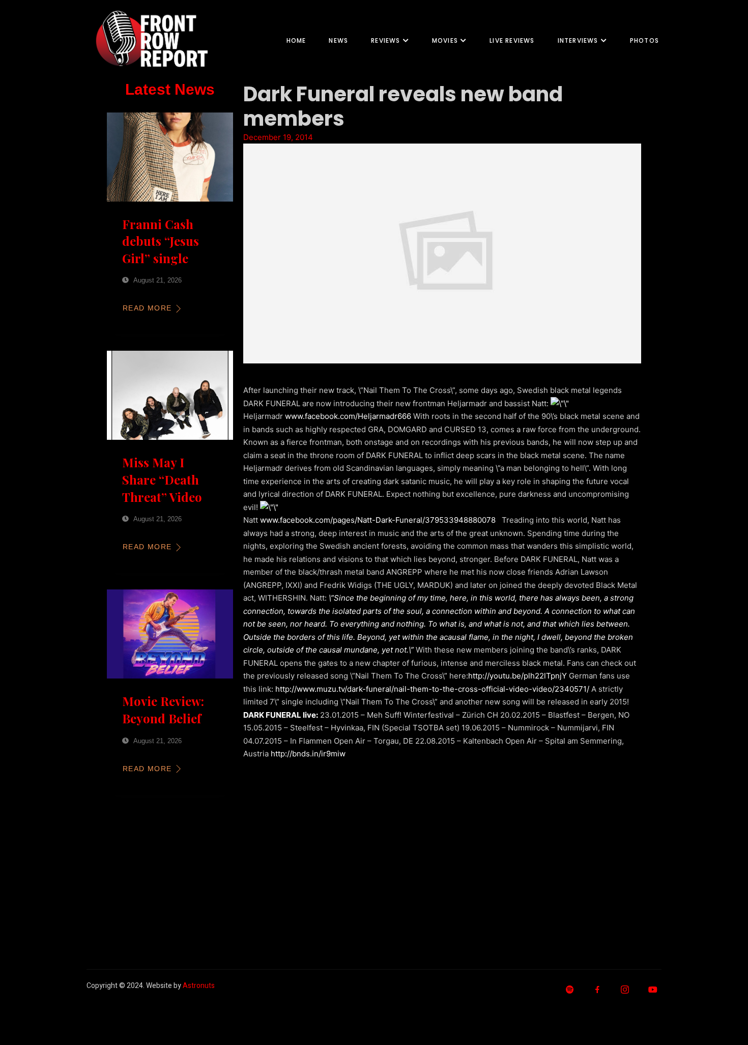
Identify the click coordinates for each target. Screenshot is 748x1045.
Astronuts (199, 985)
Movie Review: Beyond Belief (163, 709)
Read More (147, 308)
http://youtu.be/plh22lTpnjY (517, 676)
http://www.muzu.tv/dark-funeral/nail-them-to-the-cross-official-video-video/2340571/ (432, 689)
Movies (445, 40)
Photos (644, 40)
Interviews (578, 40)
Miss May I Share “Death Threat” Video (162, 479)
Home (296, 40)
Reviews (385, 40)
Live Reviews (512, 40)
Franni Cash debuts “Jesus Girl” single (160, 241)
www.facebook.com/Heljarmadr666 (348, 416)
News (338, 40)
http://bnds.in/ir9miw (308, 753)
